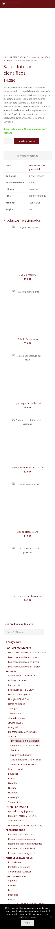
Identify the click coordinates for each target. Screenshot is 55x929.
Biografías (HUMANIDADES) (22, 731)
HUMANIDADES (17, 57)
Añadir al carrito (26, 141)
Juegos (11, 889)
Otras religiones (16, 703)
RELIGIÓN (11, 671)
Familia (11, 778)
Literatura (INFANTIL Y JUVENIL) (25, 825)
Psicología (13, 797)
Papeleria (13, 894)
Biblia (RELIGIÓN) (17, 680)
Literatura (13, 792)
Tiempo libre (14, 801)
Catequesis (14, 684)
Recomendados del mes (21, 834)
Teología (12, 708)
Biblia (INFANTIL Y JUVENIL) (22, 815)
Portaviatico (14, 862)
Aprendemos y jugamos (20, 811)
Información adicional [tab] (27, 155)
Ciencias (31, 57)
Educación (13, 773)
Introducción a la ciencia (25, 740)
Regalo (11, 899)
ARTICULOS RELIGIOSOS (19, 857)
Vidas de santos (16, 717)
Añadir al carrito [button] (27, 285)
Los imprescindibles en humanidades (27, 652)
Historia (12, 787)
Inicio (6, 57)
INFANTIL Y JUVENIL (17, 806)
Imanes (12, 885)
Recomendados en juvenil (21, 853)
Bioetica (14, 750)
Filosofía (12, 783)
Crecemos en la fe (17, 820)
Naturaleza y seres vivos (23, 764)
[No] (51, 916)
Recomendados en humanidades (25, 843)
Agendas (12, 880)
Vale (27, 922)
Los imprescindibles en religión (24, 666)
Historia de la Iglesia (19, 694)
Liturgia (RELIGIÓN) (18, 699)
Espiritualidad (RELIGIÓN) (21, 689)
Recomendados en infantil (21, 848)
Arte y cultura (15, 727)
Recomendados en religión (22, 838)
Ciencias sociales (17, 768)
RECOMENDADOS (15, 829)
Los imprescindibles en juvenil (23, 661)
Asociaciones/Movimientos (22, 675)
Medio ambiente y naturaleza (25, 759)
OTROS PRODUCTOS (17, 876)
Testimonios (14, 713)
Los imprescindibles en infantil (23, 657)
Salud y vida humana (20, 754)
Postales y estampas (19, 866)
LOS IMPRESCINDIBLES (18, 648)
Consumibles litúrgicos (19, 871)
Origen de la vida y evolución (25, 745)
